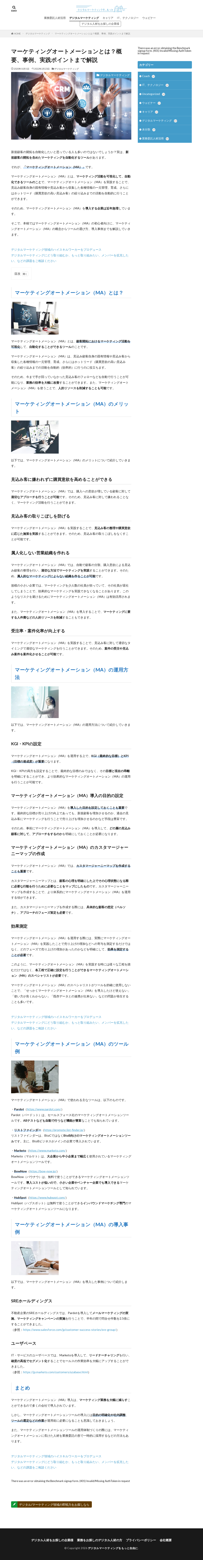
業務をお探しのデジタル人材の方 (99, 1540)
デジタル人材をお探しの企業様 (100, 23)
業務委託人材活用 (55, 17)
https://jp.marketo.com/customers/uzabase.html (55, 1372)
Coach (148, 76)
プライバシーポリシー (141, 1540)
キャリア (108, 17)
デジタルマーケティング (84, 17)
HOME (17, 33)
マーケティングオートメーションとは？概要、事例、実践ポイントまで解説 (92, 33)
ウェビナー (149, 17)
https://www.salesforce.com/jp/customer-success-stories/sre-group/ (69, 1329)
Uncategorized (153, 94)
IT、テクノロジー (128, 17)
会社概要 (166, 1540)
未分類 (148, 129)
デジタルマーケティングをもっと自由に (113, 1548)
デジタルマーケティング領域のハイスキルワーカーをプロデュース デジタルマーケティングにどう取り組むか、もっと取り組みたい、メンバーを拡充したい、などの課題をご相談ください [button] (70, 255)
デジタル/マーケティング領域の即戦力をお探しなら (54, 1504)
